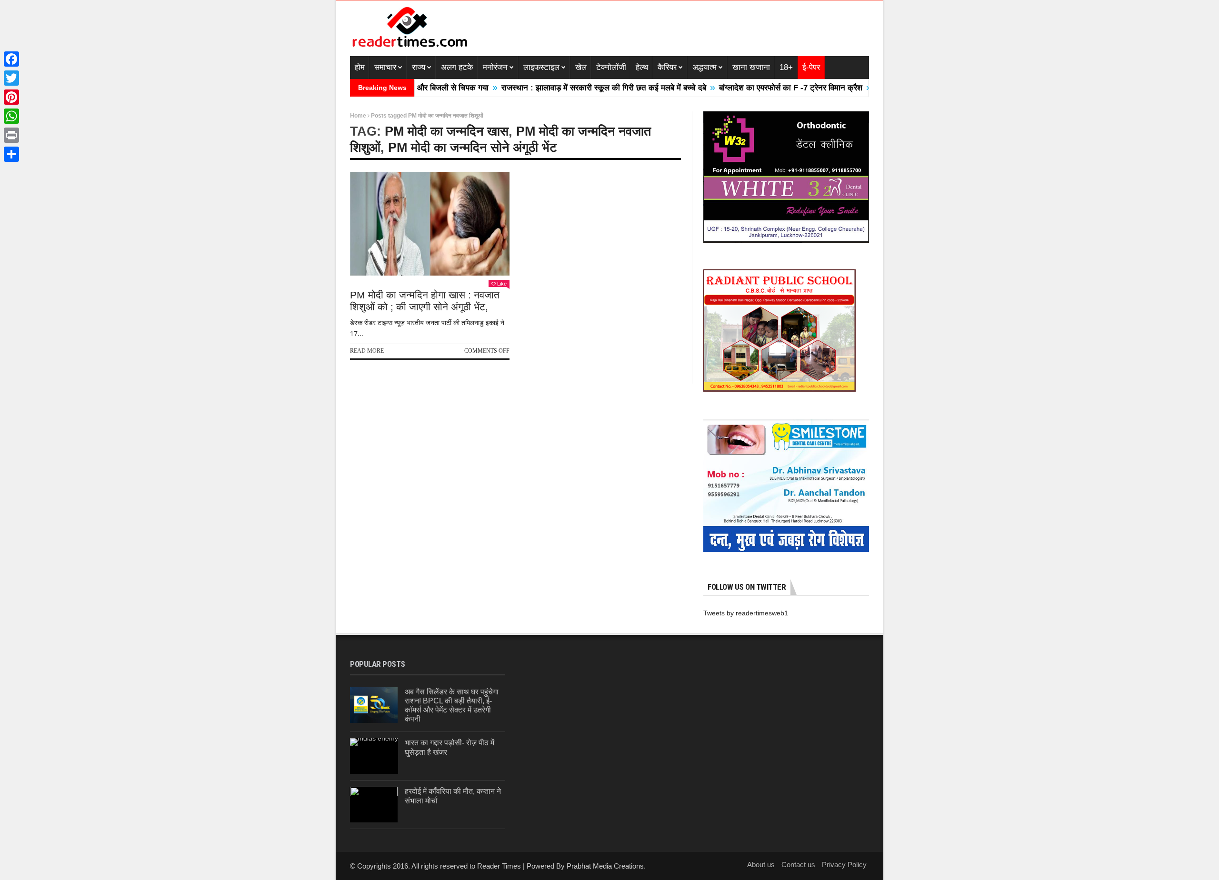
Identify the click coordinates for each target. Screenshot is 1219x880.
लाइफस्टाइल (541, 67)
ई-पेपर (811, 67)
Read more (367, 350)
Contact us (798, 864)
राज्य (418, 67)
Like (502, 284)
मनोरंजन (495, 67)
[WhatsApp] (11, 116)
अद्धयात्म (704, 67)
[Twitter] (11, 78)
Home (358, 115)
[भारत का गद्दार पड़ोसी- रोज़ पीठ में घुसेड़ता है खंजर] (374, 756)
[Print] (11, 135)
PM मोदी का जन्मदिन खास (447, 131)
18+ (786, 67)
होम (360, 67)
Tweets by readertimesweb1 (745, 613)
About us (761, 864)
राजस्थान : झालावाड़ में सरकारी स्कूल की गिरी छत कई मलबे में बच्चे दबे (572, 87)
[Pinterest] (11, 97)
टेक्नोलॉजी (611, 67)
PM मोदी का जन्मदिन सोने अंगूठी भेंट (472, 147)
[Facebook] (11, 59)
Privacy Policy (844, 864)
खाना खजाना (751, 67)
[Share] (11, 154)
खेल (581, 67)
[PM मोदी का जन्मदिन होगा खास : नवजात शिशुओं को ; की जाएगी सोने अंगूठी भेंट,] (430, 224)
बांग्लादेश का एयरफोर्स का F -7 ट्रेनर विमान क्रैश (758, 87)
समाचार (385, 67)
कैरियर (667, 67)
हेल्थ (642, 67)
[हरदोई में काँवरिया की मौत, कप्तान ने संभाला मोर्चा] (374, 804)
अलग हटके (457, 67)
